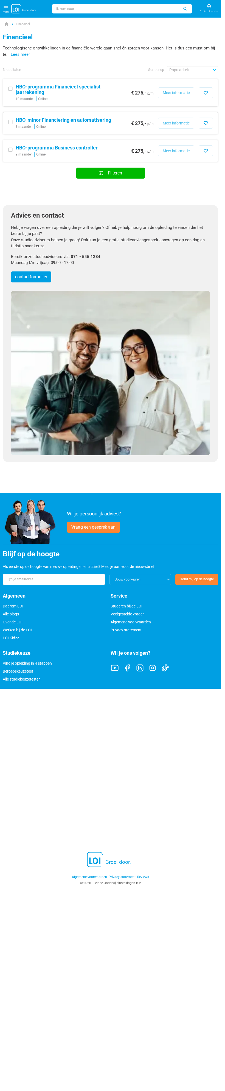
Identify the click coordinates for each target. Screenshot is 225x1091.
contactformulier (31, 276)
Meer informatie (176, 92)
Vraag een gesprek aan (93, 527)
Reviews (143, 877)
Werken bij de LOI (17, 630)
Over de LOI (12, 622)
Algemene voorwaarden (131, 622)
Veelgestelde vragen (128, 614)
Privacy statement (126, 630)
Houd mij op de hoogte (197, 579)
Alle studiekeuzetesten (22, 679)
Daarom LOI (13, 606)
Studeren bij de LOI (126, 606)
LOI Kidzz (11, 638)
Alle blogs (11, 614)
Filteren (115, 173)
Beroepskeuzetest (18, 671)
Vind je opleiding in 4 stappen (27, 663)
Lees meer (20, 54)
